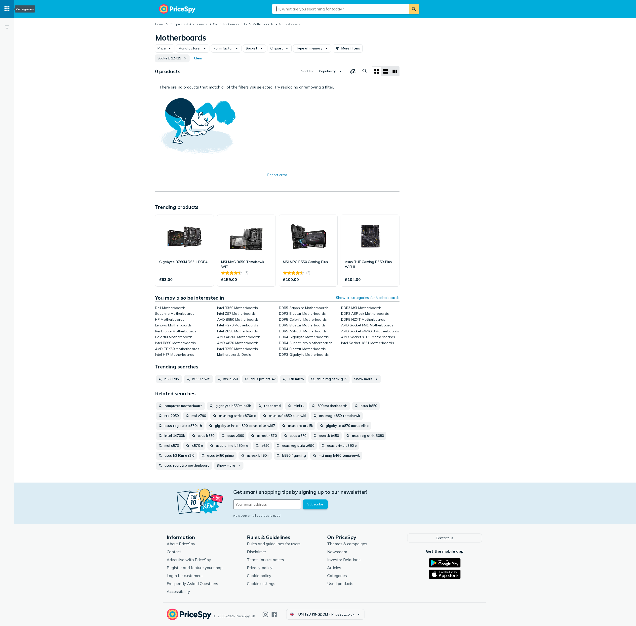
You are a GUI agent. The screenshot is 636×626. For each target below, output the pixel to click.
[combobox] (340, 9)
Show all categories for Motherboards (367, 297)
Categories (337, 575)
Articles (334, 567)
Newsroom (337, 551)
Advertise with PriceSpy (189, 559)
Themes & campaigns (347, 543)
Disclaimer (256, 551)
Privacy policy (260, 567)
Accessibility (178, 591)
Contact (174, 551)
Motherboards (263, 24)
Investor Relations (343, 559)
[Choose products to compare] (353, 71)
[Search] (414, 9)
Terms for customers (265, 559)
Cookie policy (259, 575)
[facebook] (274, 614)
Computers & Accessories (188, 24)
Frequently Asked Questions (192, 583)
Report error (277, 175)
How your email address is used (256, 515)
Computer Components (230, 24)
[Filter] (7, 27)
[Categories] (7, 9)
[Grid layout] (376, 71)
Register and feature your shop (195, 567)
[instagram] (265, 614)
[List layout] (385, 71)
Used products (340, 583)
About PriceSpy (181, 543)
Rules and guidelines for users (274, 543)
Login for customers (184, 575)
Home (159, 24)
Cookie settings (261, 583)
